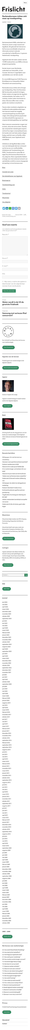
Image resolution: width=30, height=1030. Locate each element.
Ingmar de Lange (6, 214)
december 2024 (6, 637)
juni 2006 (4, 904)
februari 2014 (6, 763)
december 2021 (6, 670)
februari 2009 (6, 864)
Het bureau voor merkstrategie (13, 946)
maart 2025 (5, 630)
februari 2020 (6, 698)
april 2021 (5, 679)
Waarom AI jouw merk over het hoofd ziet (14, 473)
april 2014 (5, 759)
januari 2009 (5, 866)
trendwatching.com (11, 216)
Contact (4, 1023)
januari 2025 (5, 635)
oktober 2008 (6, 873)
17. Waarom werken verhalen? (10, 966)
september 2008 (6, 876)
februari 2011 (6, 820)
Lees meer (7, 1012)
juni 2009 (4, 855)
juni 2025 (4, 623)
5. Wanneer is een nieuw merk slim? (12, 994)
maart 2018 (5, 710)
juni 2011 (4, 810)
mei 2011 (4, 813)
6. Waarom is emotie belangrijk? (11, 992)
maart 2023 (5, 658)
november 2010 (6, 827)
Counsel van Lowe (7, 172)
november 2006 (6, 902)
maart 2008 (5, 890)
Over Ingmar (7, 405)
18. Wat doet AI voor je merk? (10, 964)
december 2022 (6, 660)
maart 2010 (5, 845)
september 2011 (6, 803)
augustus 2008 (6, 878)
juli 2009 (4, 852)
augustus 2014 (6, 749)
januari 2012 (5, 796)
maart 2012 (5, 794)
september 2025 (6, 618)
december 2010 (6, 824)
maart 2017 (5, 726)
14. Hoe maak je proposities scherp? (12, 973)
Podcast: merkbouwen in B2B (10, 464)
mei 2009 (4, 857)
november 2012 (6, 775)
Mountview (5, 197)
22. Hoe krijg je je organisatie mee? (12, 954)
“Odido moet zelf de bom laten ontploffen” (14, 476)
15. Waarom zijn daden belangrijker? (12, 971)
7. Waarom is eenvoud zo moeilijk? (12, 989)
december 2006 (6, 899)
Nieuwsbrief (5, 1020)
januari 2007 (5, 897)
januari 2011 (5, 822)
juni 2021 (4, 677)
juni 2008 (4, 883)
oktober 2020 (6, 682)
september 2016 (6, 740)
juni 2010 (4, 838)
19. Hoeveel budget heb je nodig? (11, 961)
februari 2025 (6, 632)
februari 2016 (6, 742)
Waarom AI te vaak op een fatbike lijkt (13, 466)
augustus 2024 (6, 646)
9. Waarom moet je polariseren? (11, 985)
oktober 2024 (6, 642)
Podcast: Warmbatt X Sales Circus (12, 487)
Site (3, 273)
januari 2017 (5, 731)
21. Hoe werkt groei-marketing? (11, 957)
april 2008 (5, 888)
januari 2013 (5, 773)
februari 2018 (6, 712)
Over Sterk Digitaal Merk (11, 444)
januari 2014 (5, 766)
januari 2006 (5, 916)
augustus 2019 (6, 703)
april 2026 (5, 607)
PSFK (4, 189)
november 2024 (6, 639)
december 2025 (6, 611)
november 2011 (6, 799)
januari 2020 (5, 700)
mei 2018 (4, 705)
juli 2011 (4, 808)
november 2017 (6, 714)
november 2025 (6, 614)
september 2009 (6, 848)
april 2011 (5, 815)
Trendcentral (6, 193)
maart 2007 (5, 892)
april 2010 (5, 843)
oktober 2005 (6, 923)
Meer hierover (8, 565)
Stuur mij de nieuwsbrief (10, 367)
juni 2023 (4, 653)
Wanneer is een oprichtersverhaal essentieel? (15, 462)
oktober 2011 (6, 801)
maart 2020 (5, 696)
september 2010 (6, 831)
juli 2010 (4, 836)
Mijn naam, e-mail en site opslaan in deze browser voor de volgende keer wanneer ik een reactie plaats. (14, 284)
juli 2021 (4, 675)
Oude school (7, 936)
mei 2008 (4, 885)
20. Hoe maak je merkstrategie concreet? (13, 959)
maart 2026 (5, 609)
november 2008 (6, 871)
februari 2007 (6, 895)
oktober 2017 (6, 717)
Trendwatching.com (8, 184)
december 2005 (6, 918)
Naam (5, 258)
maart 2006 (5, 911)
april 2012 (5, 792)
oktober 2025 (6, 616)
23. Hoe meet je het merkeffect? (11, 952)
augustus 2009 (6, 850)
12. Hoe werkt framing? (8, 978)
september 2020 (6, 684)
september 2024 (6, 644)
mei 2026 (4, 604)
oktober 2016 (6, 738)
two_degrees (6, 202)
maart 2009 (5, 862)
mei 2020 (4, 691)
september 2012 (6, 780)
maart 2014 (5, 761)
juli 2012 (4, 785)
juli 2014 (4, 752)
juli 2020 (4, 686)
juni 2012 (4, 787)
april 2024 (5, 649)
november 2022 (6, 663)
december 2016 (6, 733)
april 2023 (5, 656)
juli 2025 (4, 621)
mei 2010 (4, 841)
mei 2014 (4, 756)
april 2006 (5, 909)
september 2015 (6, 745)
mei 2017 (4, 721)
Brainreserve (6, 180)
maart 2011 (5, 817)
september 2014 (6, 747)
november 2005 (6, 920)
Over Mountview (8, 347)
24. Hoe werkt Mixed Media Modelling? (13, 950)
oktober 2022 (6, 665)
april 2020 (5, 693)
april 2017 (5, 724)
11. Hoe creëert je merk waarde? (11, 980)
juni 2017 (4, 719)
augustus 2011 (6, 806)
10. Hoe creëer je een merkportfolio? (12, 982)
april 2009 (5, 859)
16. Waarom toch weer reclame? (11, 968)
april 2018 (5, 707)
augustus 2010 (6, 834)
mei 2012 (4, 789)
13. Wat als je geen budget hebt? (11, 975)
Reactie (5, 234)
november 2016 (6, 735)
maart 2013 (5, 771)
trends (3, 216)
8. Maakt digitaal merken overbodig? (12, 987)
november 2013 (6, 768)
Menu (25, 2)
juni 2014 (4, 754)
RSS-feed (6, 588)
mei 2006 (4, 906)
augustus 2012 (6, 782)
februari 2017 (6, 728)
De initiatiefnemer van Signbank (12, 176)
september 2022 (6, 667)
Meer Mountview (8, 538)
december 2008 (6, 869)
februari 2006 (6, 913)
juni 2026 (4, 602)
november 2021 (6, 672)
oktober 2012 (6, 778)
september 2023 (6, 651)
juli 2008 (4, 881)
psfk (25, 214)
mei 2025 (4, 625)
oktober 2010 (6, 829)
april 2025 (5, 628)
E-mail (5, 266)
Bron (3, 167)
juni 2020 (4, 689)
